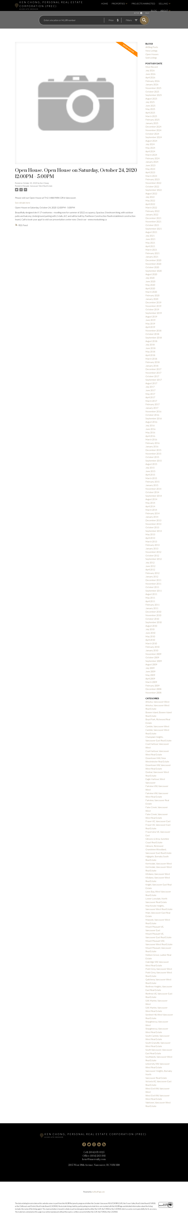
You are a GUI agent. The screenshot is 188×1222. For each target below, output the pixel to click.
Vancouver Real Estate (156, 1078)
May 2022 (150, 200)
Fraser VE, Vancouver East (158, 821)
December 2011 (153, 580)
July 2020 (150, 277)
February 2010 (152, 646)
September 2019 (153, 313)
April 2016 (150, 436)
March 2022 (151, 207)
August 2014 (151, 499)
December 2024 (153, 126)
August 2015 (151, 464)
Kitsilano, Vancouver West (157, 874)
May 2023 (150, 169)
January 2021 (151, 256)
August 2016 (151, 422)
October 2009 (152, 657)
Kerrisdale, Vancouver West (158, 863)
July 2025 (150, 102)
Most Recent (151, 67)
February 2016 (152, 443)
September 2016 (153, 418)
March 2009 (151, 682)
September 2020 (153, 270)
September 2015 (153, 460)
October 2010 (152, 618)
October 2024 (152, 133)
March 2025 (151, 116)
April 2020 (150, 288)
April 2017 (150, 397)
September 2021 (153, 228)
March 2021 (151, 249)
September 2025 (153, 95)
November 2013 (153, 524)
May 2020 (150, 284)
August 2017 (151, 383)
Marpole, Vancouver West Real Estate (37, 186)
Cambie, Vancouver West (157, 726)
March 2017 (151, 401)
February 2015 (152, 481)
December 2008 (153, 689)
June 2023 (150, 165)
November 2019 (153, 306)
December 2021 (153, 218)
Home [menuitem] (104, 3)
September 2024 (153, 137)
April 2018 (150, 355)
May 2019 (150, 323)
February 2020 (152, 295)
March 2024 (151, 154)
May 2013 (150, 534)
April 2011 (150, 601)
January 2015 (151, 485)
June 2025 (150, 105)
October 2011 (152, 587)
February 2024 (152, 158)
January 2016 (151, 446)
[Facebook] (84, 1144)
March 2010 (151, 643)
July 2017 (150, 386)
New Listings (151, 50)
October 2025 (152, 91)
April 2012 (150, 569)
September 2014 (153, 495)
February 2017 (152, 404)
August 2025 (151, 98)
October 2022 (152, 186)
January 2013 (151, 548)
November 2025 (153, 88)
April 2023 (150, 172)
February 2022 (152, 211)
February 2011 (152, 604)
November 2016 (153, 411)
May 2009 (150, 675)
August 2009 (151, 664)
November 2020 (153, 263)
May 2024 (150, 147)
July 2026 (150, 70)
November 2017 (153, 372)
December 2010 (153, 611)
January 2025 (151, 123)
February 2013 (152, 545)
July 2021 (150, 235)
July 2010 (150, 629)
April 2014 (150, 506)
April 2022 (150, 204)
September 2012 (153, 559)
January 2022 (151, 214)
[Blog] (104, 1144)
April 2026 (150, 77)
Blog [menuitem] (154, 10)
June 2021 (150, 239)
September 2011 (153, 590)
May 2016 (150, 432)
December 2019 (153, 302)
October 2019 (152, 309)
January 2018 (151, 365)
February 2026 (152, 81)
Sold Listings (151, 57)
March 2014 (151, 509)
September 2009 (153, 661)
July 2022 (150, 197)
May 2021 (150, 242)
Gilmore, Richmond (154, 846)
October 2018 (152, 334)
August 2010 (151, 625)
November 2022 (153, 183)
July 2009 (150, 668)
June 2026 (150, 74)
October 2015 (152, 457)
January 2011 (151, 608)
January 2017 (151, 408)
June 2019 (150, 320)
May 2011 (150, 597)
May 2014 (150, 502)
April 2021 (150, 246)
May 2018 (150, 351)
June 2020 (150, 281)
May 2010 (150, 636)
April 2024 (150, 151)
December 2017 (153, 369)
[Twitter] (89, 1144)
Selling (163, 3)
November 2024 (153, 130)
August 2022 (151, 193)
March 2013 (151, 541)
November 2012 (153, 552)
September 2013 (153, 531)
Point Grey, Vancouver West (158, 969)
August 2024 (151, 140)
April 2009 (150, 678)
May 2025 (150, 109)
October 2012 (152, 555)
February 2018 (152, 362)
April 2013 (150, 538)
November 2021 (153, 221)
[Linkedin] (99, 1144)
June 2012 (150, 566)
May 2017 (150, 394)
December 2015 (153, 450)
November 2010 (153, 615)
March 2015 (151, 478)
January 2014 (151, 516)
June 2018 (150, 348)
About (164, 10)
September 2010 (153, 622)
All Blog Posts (151, 47)
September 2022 (153, 190)
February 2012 (152, 573)
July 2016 (150, 425)
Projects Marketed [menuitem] (143, 3)
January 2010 (151, 650)
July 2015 (150, 467)
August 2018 (151, 341)
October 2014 (152, 492)
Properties (118, 3)
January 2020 (151, 299)
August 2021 (151, 232)
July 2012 (150, 562)
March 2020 (151, 291)
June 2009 (150, 671)
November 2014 (153, 488)
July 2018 (150, 344)
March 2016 (151, 439)
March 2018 (151, 358)
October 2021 (152, 225)
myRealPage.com (98, 1192)
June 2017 (150, 390)
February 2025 (152, 119)
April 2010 (150, 639)
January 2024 (151, 161)
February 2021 (152, 253)
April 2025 (150, 112)
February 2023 (152, 179)
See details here (22, 202)
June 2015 (150, 471)
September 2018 (153, 337)
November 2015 (153, 453)
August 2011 (151, 594)
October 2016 (152, 415)
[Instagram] (94, 1144)
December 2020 (153, 260)
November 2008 (153, 692)
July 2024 (150, 144)
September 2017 (153, 379)
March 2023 (151, 176)
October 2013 (152, 527)
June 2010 (150, 632)
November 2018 (153, 330)
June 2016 (150, 429)
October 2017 (152, 376)
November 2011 (153, 583)
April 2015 (150, 474)
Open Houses (152, 54)
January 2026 (151, 84)
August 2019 (151, 316)
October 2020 (152, 267)
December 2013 (153, 520)
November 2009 (153, 654)
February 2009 (152, 685)
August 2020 (151, 274)
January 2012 (151, 576)
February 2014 (152, 513)
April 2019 (150, 327)
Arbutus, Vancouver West (157, 701)
